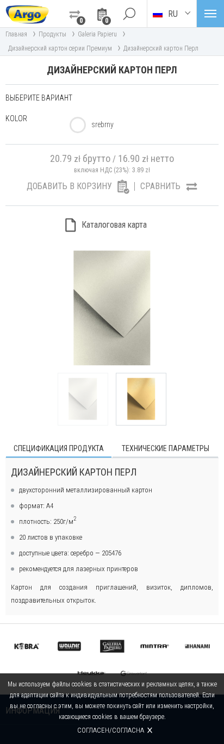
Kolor (16, 118)
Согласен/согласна (110, 730)
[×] (128, 13)
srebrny (102, 124)
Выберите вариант (38, 97)
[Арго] (27, 13)
